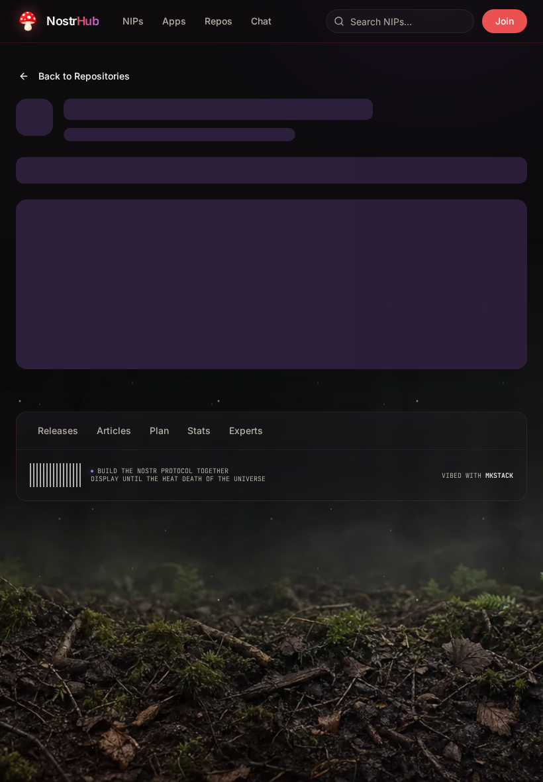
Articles (114, 430)
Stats (199, 430)
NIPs (133, 21)
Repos (218, 21)
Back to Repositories (84, 76)
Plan (159, 430)
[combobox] (400, 21)
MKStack (499, 475)
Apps (174, 21)
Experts (246, 430)
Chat (261, 21)
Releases (58, 430)
